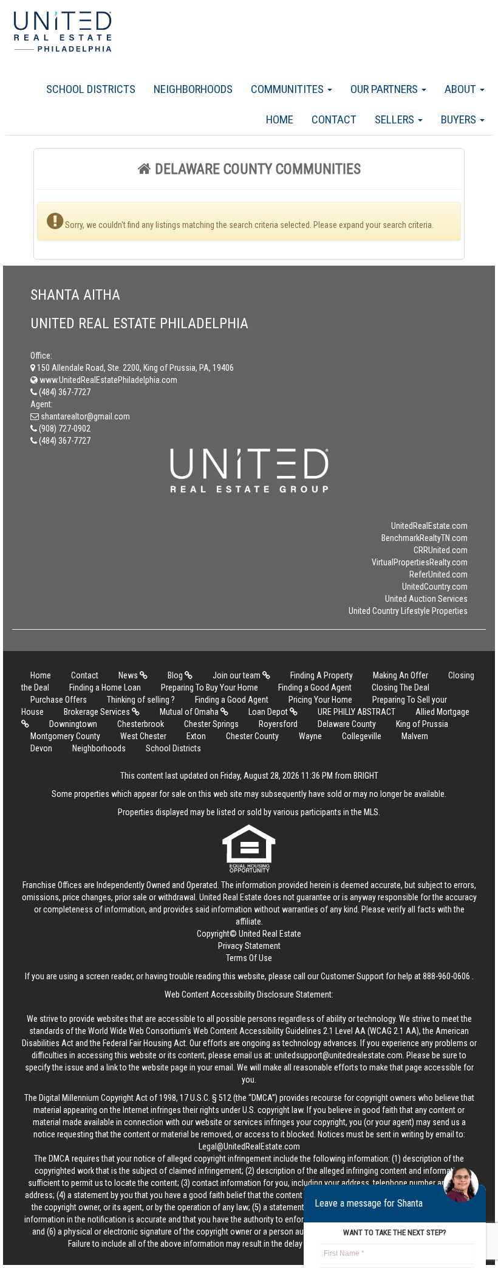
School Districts (90, 89)
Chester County (252, 736)
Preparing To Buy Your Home (209, 687)
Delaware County (347, 724)
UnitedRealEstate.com (429, 526)
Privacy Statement (249, 946)
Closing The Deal (400, 687)
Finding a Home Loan (105, 687)
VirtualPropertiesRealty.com (420, 562)
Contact (334, 119)
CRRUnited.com (441, 550)
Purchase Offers (58, 700)
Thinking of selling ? (141, 700)
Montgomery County (65, 736)
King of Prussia (422, 724)
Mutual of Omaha (190, 712)
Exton (196, 736)
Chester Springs (211, 724)
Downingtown (73, 724)
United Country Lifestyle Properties (408, 611)
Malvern (414, 736)
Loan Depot (269, 712)
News (129, 675)
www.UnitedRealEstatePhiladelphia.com (107, 380)
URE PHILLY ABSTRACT (356, 712)
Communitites (288, 89)
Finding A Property (321, 675)
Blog (176, 675)
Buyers (460, 119)
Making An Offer (400, 675)
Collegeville (361, 736)
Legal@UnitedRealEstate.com (249, 1146)
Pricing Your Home (320, 700)
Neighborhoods (193, 89)
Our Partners (385, 89)
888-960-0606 (446, 976)
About (462, 89)
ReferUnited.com (438, 574)
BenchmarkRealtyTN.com (424, 538)
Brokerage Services (98, 712)
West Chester (143, 736)
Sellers (396, 119)
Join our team (237, 675)
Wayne (310, 736)
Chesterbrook (140, 724)
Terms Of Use (249, 958)
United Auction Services (426, 599)
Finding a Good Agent (315, 687)
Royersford (278, 724)
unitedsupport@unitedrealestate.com (339, 1055)
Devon (41, 748)
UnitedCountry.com (435, 586)
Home (279, 119)
